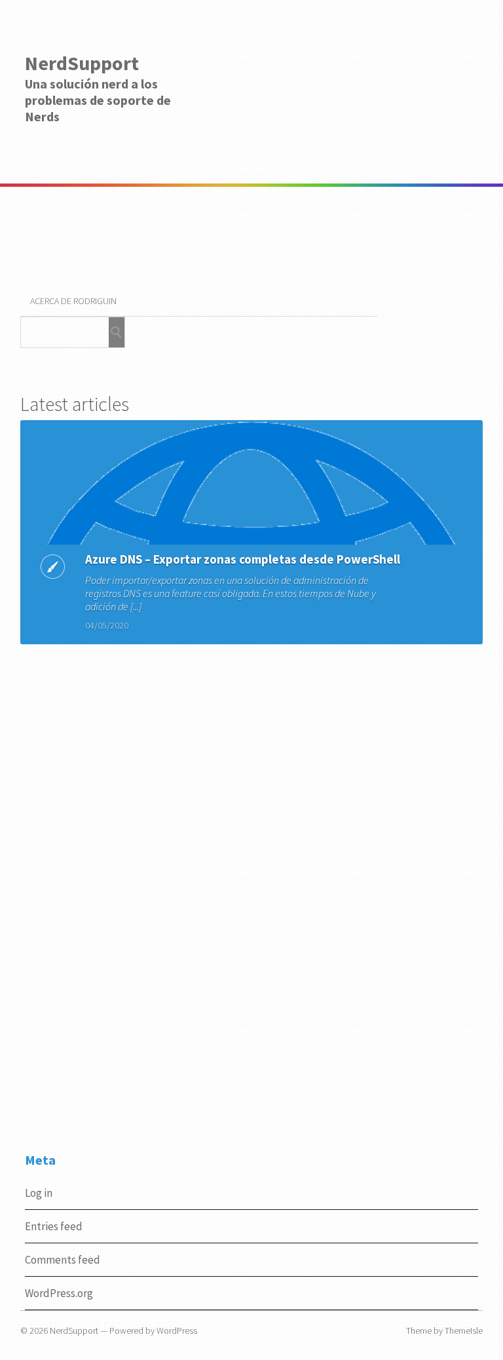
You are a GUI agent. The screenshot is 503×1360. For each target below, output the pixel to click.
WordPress (177, 1330)
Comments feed (62, 1260)
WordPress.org (59, 1293)
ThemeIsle (464, 1330)
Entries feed (54, 1226)
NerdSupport (82, 62)
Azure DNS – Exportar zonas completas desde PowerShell (242, 559)
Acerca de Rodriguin (73, 301)
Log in (38, 1193)
